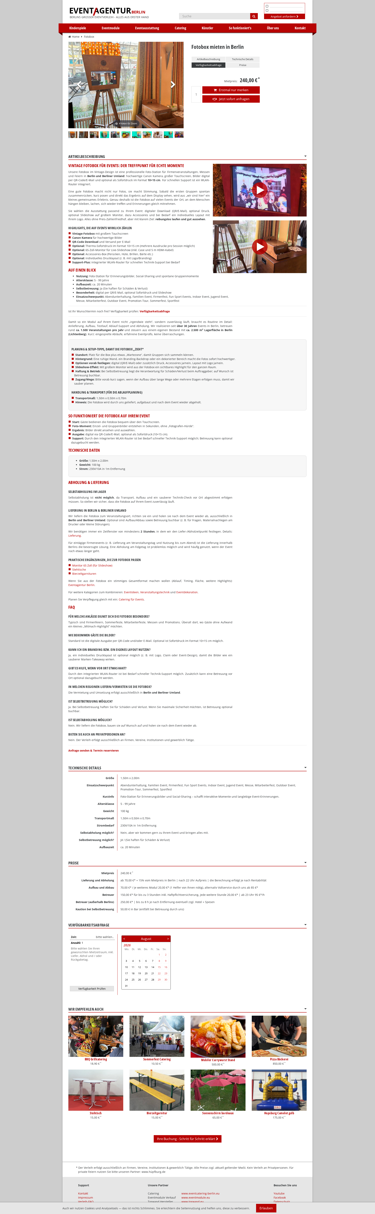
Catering (180, 28)
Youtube (279, 1193)
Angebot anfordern (283, 16)
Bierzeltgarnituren (84, 573)
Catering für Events (131, 599)
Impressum (85, 1197)
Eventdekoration (187, 592)
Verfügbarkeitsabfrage (208, 65)
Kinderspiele (77, 28)
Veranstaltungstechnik (155, 592)
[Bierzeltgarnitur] (156, 1090)
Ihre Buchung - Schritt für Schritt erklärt (186, 1139)
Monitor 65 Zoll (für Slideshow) (92, 565)
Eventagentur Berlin (81, 585)
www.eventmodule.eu (195, 1197)
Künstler (207, 28)
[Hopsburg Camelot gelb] (279, 1090)
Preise (242, 65)
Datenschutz (282, 1201)
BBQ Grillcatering (96, 1059)
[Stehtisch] (95, 1090)
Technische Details (242, 59)
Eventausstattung (147, 28)
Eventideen (131, 592)
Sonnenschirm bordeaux (218, 1113)
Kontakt (300, 28)
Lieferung (74, 535)
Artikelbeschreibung (208, 59)
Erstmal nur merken (233, 90)
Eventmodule (111, 28)
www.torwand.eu (192, 1201)
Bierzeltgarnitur (157, 1113)
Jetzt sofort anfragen (233, 99)
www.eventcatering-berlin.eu (200, 1193)
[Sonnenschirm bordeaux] (218, 1090)
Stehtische (79, 569)
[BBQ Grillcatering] (95, 1036)
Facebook (280, 1197)
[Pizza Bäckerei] (279, 1036)
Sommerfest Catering (157, 1059)
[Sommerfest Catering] (156, 1036)
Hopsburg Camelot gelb (279, 1113)
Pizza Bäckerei (279, 1059)
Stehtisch (96, 1113)
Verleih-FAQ (86, 1201)
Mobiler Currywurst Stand (218, 1060)
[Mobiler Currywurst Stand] (218, 1037)
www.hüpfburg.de (153, 1172)
